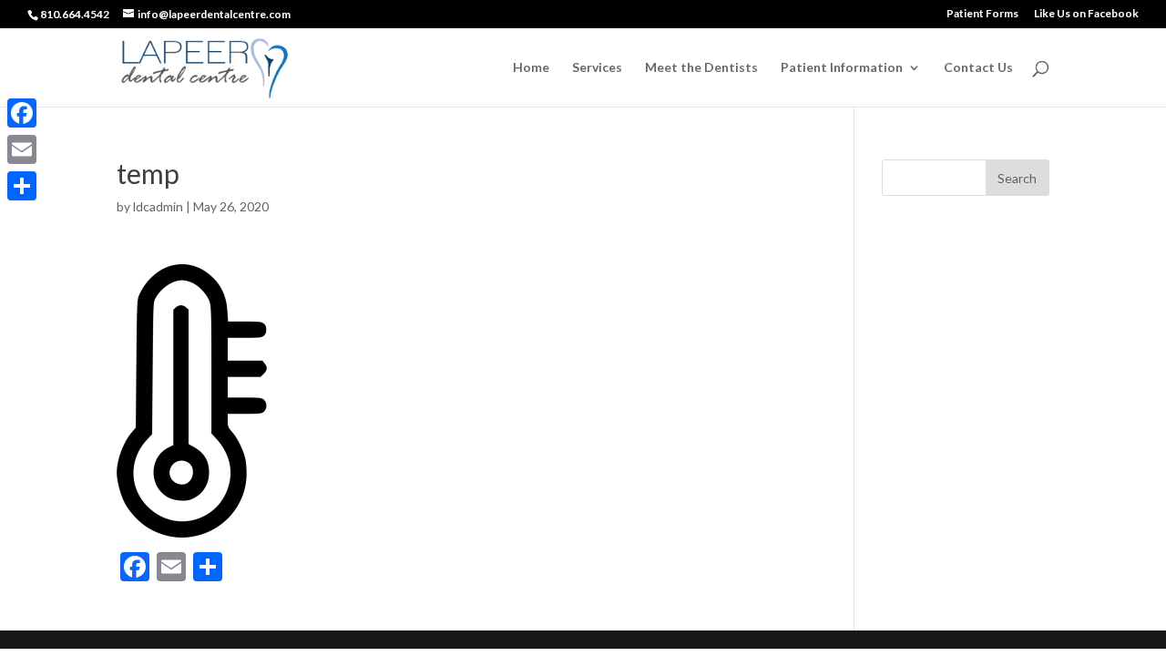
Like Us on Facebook (1086, 14)
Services (597, 68)
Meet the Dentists (701, 68)
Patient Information (842, 68)
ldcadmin (158, 206)
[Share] (22, 186)
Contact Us (978, 68)
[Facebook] (22, 113)
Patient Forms (982, 14)
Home (531, 68)
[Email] (22, 149)
